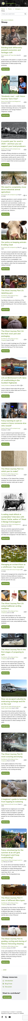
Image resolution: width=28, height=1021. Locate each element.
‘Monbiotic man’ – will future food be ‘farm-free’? (13, 97)
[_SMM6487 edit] (14, 322)
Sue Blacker (4, 295)
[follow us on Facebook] (2, 1017)
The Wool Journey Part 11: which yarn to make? (12, 470)
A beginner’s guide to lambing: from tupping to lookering (14, 800)
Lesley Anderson (5, 385)
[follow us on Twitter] (6, 1017)
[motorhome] (14, 688)
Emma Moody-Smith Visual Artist (11, 707)
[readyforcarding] (14, 640)
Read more (5, 69)
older (4, 970)
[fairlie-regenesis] (14, 85)
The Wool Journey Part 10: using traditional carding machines (12, 606)
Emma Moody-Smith (6, 706)
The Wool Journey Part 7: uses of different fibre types (13, 899)
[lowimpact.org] (8, 3)
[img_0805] (14, 366)
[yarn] (14, 458)
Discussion (8, 987)
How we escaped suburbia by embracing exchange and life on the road (13, 701)
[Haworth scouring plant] (14, 742)
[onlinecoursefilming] (14, 410)
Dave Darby (4, 194)
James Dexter (4, 860)
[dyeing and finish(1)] (14, 281)
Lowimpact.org (16, 149)
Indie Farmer (14, 804)
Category (17, 9)
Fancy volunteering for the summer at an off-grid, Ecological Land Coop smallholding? (12, 854)
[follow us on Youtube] (10, 1017)
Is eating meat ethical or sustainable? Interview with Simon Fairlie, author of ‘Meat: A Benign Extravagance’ (13, 518)
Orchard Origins (15, 569)
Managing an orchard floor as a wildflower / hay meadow (13, 565)
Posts (10, 9)
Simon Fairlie (4, 101)
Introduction (9, 981)
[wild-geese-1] (14, 838)
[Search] (25, 13)
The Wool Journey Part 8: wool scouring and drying (12, 755)
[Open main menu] (25, 3)
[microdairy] (14, 502)
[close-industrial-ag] (14, 178)
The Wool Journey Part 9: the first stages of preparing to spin (13, 652)
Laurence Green (5, 569)
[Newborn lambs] (14, 788)
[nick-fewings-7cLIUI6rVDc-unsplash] (14, 130)
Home (3, 9)
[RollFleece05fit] (14, 930)
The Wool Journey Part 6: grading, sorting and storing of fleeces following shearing (14, 941)
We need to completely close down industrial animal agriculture (13, 189)
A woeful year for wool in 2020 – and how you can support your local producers (13, 143)
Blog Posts (8, 984)
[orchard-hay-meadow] (14, 553)
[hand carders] (14, 595)
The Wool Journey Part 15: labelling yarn (12, 291)
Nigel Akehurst (5, 804)
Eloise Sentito (5, 55)
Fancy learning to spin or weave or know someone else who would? (13, 423)
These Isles (13, 55)
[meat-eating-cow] (14, 230)
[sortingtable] (14, 889)
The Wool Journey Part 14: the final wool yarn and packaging (12, 333)
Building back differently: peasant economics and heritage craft (11, 50)
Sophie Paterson (5, 149)
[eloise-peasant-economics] (14, 35)
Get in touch (7, 997)
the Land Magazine (15, 101)
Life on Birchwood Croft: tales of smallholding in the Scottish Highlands (13, 380)
